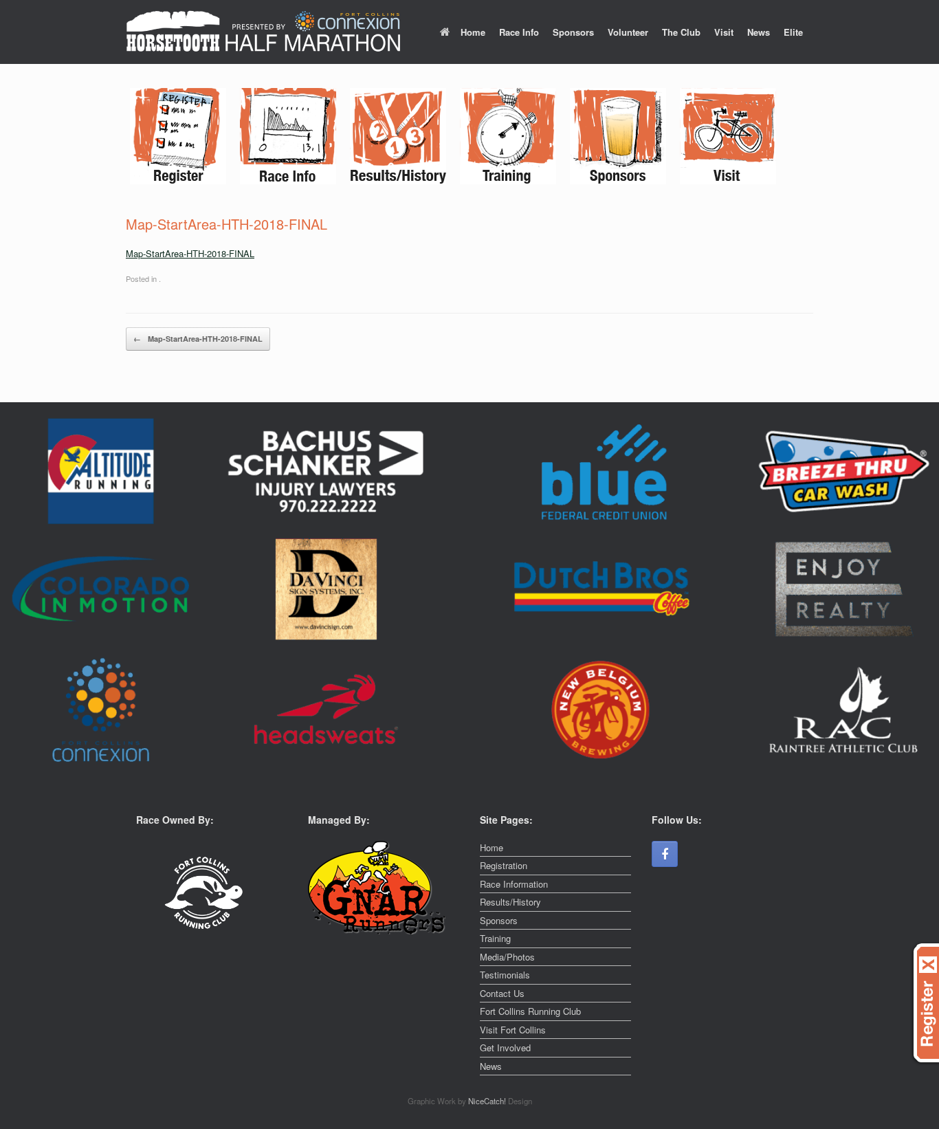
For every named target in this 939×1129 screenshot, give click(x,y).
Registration (503, 865)
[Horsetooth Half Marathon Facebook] (665, 854)
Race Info (519, 32)
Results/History (510, 901)
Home (473, 32)
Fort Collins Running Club (530, 1011)
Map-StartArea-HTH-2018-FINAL (190, 253)
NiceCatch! (488, 1100)
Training (495, 938)
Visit (723, 32)
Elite (793, 32)
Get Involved (505, 1047)
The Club (681, 32)
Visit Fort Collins (513, 1029)
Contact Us (502, 993)
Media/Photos (507, 956)
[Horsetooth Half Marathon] (263, 32)
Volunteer (628, 32)
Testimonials (505, 974)
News (758, 32)
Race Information (514, 883)
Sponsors (573, 32)
